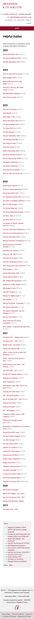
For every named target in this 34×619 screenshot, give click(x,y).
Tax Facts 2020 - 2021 (10, 370)
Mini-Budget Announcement (12, 281)
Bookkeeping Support (10, 186)
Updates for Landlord (10, 447)
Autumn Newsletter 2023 (11, 151)
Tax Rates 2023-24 (9, 128)
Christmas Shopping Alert (11, 478)
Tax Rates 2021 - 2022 (10, 341)
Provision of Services (9, 616)
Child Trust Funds (8, 147)
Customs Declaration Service (12, 262)
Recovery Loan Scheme (11, 250)
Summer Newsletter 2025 (11, 62)
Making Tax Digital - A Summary (13, 303)
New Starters (7, 299)
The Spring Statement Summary (13, 212)
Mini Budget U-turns (9, 288)
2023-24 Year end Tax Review (13, 74)
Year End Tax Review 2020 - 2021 (14, 497)
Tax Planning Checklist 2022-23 (13, 197)
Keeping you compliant (10, 378)
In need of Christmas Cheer (12, 474)
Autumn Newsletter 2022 (11, 273)
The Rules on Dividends (15, 559)
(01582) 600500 (9, 14)
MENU (17, 28)
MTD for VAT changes (10, 204)
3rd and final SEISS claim (11, 432)
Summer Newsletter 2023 (11, 136)
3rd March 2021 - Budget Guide (13, 337)
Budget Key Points (9, 463)
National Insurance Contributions (13, 241)
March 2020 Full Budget (11, 490)
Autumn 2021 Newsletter (11, 451)
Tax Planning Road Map (10, 139)
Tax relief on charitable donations (14, 201)
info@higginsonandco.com (20, 17)
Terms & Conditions (18, 614)
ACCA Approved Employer (16, 545)
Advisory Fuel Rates (10, 317)
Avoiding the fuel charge (11, 170)
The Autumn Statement (10, 162)
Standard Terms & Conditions (17, 561)
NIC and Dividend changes (11, 436)
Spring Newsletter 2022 (11, 193)
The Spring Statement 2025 (12, 58)
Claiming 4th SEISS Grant (11, 392)
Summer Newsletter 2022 (11, 237)
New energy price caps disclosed (14, 266)
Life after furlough (9, 440)
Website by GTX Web (24, 616)
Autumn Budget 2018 (14, 557)
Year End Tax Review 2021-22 (12, 481)
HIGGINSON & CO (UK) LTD (12, 5)
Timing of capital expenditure (12, 189)
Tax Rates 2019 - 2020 (10, 509)
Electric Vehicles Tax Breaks (12, 158)
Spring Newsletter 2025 (11, 54)
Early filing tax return (9, 143)
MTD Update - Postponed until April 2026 (16, 327)
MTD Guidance (8, 269)
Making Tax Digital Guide (11, 296)
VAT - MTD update (9, 410)
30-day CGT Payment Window (12, 374)
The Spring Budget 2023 (11, 124)
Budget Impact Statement (11, 459)
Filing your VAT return (10, 254)
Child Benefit (7, 113)
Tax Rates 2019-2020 (15, 555)
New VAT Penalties (9, 292)
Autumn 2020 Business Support (13, 501)
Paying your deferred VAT (11, 349)
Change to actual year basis (12, 466)
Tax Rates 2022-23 (9, 216)
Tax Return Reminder (9, 470)
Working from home (9, 403)
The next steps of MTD (10, 444)
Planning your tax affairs (11, 455)
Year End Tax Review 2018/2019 (18, 552)
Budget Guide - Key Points (11, 345)
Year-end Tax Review (10, 109)
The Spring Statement (10, 208)
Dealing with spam (9, 407)
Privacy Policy (6, 614)
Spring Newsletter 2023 (11, 121)
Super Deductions (9, 382)
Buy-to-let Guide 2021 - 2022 (12, 399)
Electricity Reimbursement (12, 155)
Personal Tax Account (10, 258)
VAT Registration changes (11, 93)
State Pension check (9, 97)
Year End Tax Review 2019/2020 (18, 543)
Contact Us (29, 614)
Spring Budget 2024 (9, 78)
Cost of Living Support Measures (14, 229)
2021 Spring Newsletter (11, 395)
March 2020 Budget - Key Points (13, 493)
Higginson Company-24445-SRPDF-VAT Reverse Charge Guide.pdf (17, 530)
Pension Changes (8, 132)
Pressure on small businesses (13, 233)
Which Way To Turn (9, 117)
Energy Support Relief (10, 277)
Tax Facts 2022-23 (9, 219)
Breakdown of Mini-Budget (11, 284)
